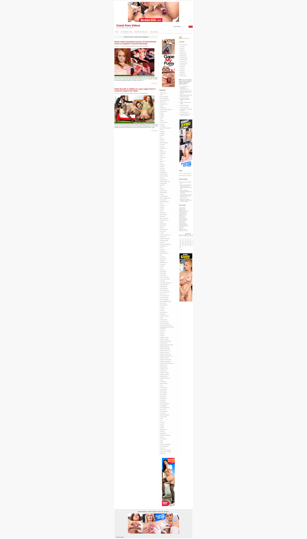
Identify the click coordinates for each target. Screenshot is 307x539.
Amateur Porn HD (183, 213)
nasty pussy (162, 264)
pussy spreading (163, 411)
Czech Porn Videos (128, 25)
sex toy (161, 418)
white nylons (163, 453)
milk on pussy (163, 258)
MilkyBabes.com (163, 262)
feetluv (161, 155)
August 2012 (183, 64)
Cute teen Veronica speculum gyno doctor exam (185, 99)
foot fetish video (163, 192)
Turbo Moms (182, 222)
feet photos (162, 144)
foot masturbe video (164, 201)
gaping (161, 222)
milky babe (162, 260)
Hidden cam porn (183, 210)
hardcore (162, 233)
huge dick (162, 249)
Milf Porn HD (182, 216)
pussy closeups (163, 394)
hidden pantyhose (164, 240)
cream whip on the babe (165, 128)
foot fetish (162, 188)
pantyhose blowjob (164, 337)
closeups (162, 124)
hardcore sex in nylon (165, 238)
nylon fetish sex (163, 286)
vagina (161, 440)
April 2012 (182, 72)
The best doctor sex (184, 112)
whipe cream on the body (165, 451)
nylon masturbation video (165, 301)
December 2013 (183, 44)
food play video (163, 183)
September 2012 (183, 63)
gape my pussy (163, 214)
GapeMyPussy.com (164, 220)
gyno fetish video (164, 229)
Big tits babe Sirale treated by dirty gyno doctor (186, 96)
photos (161, 379)
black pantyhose (163, 104)
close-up (162, 120)
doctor (161, 129)
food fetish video (163, 174)
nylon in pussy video (164, 295)
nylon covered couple (165, 279)
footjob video (163, 212)
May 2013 (182, 48)
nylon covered (163, 275)
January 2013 (183, 55)
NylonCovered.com (164, 316)
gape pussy (162, 216)
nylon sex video (163, 312)
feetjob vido (162, 153)
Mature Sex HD (182, 217)
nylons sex (162, 332)
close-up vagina (163, 122)
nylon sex (162, 310)
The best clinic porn (184, 105)
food (161, 163)
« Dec (180, 249)
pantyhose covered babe (165, 341)
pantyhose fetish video (165, 348)
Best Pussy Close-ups (184, 211)
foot (161, 187)
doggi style (162, 131)
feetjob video (163, 152)
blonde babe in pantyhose (166, 109)
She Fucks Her (182, 207)
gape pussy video (164, 218)
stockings (162, 431)
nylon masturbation (164, 299)
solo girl (162, 424)
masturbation (163, 251)
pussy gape (162, 400)
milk (161, 255)
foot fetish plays (163, 190)
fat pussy (162, 135)
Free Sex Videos (182, 229)
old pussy (162, 333)
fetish (161, 159)
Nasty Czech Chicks (183, 230)
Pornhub (181, 228)
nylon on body (163, 303)
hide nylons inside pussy (165, 244)
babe (161, 94)
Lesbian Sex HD (182, 218)
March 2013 (182, 52)
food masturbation (164, 175)
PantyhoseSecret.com (143, 46)
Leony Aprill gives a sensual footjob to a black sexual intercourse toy (186, 196)
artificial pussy (163, 93)
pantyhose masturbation (165, 361)
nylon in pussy (163, 293)
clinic (161, 118)
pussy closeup (163, 391)
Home (116, 32)
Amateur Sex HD (182, 215)
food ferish (162, 168)
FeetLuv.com (163, 157)
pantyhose (162, 335)
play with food (163, 381)
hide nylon (162, 242)
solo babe (162, 422)
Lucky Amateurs (182, 212)
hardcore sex (163, 236)
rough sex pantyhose (164, 414)
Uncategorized (163, 438)
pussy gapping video (164, 407)
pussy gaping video (164, 403)
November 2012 (183, 59)
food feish (162, 166)
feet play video (163, 148)
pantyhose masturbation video (166, 363)
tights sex (162, 437)
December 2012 (183, 57)
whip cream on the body (165, 450)
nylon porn (162, 308)
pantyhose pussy (164, 367)
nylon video (162, 314)
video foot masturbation (165, 444)
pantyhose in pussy (164, 357)
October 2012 (183, 61)
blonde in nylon (163, 111)
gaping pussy (163, 223)
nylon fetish (162, 281)
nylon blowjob (163, 271)
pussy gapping (163, 405)
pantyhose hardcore (164, 352)
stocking (162, 427)
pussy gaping (163, 402)
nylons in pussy (163, 319)
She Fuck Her (182, 209)
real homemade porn (183, 225)
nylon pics (127, 46)
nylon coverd (163, 273)
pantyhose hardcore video (166, 356)
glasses (162, 227)
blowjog (162, 115)
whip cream (162, 448)
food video (162, 185)
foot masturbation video (165, 198)
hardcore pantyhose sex (165, 234)
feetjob (161, 150)
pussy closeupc (163, 392)
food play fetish (163, 179)
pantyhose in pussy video (165, 359)
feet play (162, 146)
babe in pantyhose (164, 96)
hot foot (161, 247)
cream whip (162, 126)
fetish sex (162, 161)
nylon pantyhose (163, 305)
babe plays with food (164, 100)
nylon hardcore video (164, 292)
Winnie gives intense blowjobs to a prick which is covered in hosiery (186, 200)
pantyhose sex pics (134, 46)
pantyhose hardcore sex (165, 354)
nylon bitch (162, 270)
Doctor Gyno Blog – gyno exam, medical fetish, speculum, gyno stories (185, 82)
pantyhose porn (163, 365)
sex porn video (163, 416)
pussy (161, 385)
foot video (162, 209)
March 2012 (182, 74)
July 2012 (182, 66)
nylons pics (162, 330)
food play (162, 177)
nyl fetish (162, 266)
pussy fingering (163, 398)
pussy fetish (162, 396)
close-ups (181, 173)
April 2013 (182, 50)
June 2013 (182, 46)
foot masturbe (163, 199)
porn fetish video (163, 383)
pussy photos (163, 409)
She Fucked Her (182, 221)
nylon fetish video (164, 288)
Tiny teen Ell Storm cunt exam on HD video (185, 114)
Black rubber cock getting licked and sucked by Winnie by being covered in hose (186, 187)
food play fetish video (164, 181)
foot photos (162, 205)
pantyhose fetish (163, 343)
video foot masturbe (164, 446)
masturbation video (164, 253)
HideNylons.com (163, 246)
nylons (161, 317)
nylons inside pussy (164, 323)
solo (161, 420)
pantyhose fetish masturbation (166, 344)
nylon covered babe (164, 277)
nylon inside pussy (164, 297)
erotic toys (162, 133)
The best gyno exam (184, 107)
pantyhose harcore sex (165, 350)
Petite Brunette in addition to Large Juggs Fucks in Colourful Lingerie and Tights (135, 90)
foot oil (161, 203)
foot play (162, 207)
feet (161, 137)
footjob (161, 211)
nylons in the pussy (164, 321)
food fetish (162, 170)
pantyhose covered (164, 339)
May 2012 (182, 70)
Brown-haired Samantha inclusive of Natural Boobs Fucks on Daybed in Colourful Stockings (135, 43)
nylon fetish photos (129, 93)
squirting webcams (183, 224)
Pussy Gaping (154, 32)
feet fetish (162, 139)
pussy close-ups (163, 389)
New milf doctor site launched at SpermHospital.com (184, 88)
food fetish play (163, 172)
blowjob (162, 113)
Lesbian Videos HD (183, 219)
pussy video (162, 413)
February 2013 (183, 53)
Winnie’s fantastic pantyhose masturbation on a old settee (186, 191)
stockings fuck (163, 433)
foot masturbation (164, 196)
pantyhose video (163, 376)
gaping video (163, 225)
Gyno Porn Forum (183, 223)
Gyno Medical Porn (126, 32)
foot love (162, 194)
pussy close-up (163, 387)
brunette (162, 116)
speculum (162, 426)
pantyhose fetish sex (164, 346)
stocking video (163, 429)
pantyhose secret (164, 368)
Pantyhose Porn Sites (141, 32)
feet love (162, 140)
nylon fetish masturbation (165, 282)
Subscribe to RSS (185, 38)
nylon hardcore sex (164, 290)
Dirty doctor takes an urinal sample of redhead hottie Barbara (186, 92)
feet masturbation (164, 142)
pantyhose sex (163, 370)
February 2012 (183, 76)
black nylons (163, 102)
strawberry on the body (165, 435)
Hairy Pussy (162, 231)
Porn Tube (181, 227)
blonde (161, 105)
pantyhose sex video (164, 374)
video (161, 442)
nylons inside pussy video (165, 325)
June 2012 (182, 68)
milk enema (162, 257)
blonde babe (163, 107)
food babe (162, 164)
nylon (161, 268)
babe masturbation (164, 98)
